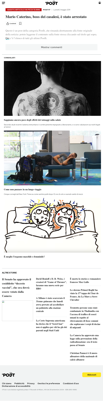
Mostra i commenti (51, 47)
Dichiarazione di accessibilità (16, 386)
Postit (46, 10)
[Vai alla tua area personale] (99, 3)
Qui (7, 38)
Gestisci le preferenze (49, 383)
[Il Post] (52, 3)
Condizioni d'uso (71, 383)
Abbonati (91, 374)
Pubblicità (19, 383)
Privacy (31, 383)
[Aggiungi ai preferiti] (20, 23)
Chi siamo (6, 383)
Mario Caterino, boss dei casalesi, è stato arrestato (46, 16)
